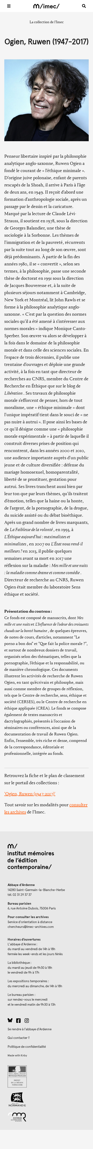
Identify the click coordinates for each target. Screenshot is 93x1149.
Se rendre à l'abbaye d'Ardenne (30, 1029)
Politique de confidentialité (27, 1046)
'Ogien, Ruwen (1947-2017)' (29, 793)
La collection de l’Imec (47, 22)
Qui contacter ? (19, 1038)
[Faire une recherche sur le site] (84, 6)
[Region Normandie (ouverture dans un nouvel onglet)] (46, 1099)
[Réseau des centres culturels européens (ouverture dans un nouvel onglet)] (46, 1116)
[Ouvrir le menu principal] (8, 6)
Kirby (24, 1055)
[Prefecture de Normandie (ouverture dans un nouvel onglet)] (46, 1076)
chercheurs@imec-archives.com (31, 927)
